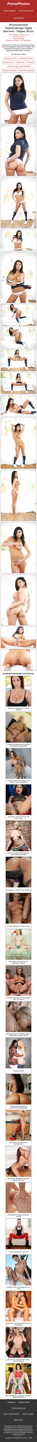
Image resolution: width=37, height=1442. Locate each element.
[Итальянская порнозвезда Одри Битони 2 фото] (18, 150)
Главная (11, 1402)
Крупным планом (9, 70)
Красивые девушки (26, 70)
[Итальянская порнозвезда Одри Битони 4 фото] (18, 240)
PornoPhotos (18, 4)
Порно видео (9, 11)
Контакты (18, 1420)
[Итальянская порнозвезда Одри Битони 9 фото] (18, 383)
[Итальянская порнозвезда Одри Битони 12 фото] (18, 495)
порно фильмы (18, 38)
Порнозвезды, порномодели (18, 66)
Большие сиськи (26, 58)
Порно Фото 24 (18, 1408)
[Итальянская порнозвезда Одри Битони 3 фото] (18, 202)
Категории (18, 18)
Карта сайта (28, 1414)
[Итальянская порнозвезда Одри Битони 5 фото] (18, 277)
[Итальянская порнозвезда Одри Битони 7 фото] (18, 337)
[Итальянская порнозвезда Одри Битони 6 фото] (18, 315)
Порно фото (23, 1402)
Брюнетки (20, 62)
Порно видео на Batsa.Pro (18, 35)
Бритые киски (18, 37)
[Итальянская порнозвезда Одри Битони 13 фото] (18, 547)
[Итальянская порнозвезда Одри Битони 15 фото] (18, 637)
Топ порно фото (26, 11)
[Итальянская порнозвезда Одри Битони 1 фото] (18, 98)
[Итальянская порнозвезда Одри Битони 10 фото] (18, 405)
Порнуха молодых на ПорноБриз (18, 40)
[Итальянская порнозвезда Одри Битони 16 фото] (18, 660)
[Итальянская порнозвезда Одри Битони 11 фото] (18, 443)
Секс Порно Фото (11, 1414)
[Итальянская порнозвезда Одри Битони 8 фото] (18, 360)
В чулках (30, 62)
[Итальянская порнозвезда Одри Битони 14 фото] (18, 599)
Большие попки (11, 58)
